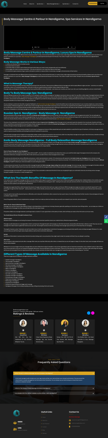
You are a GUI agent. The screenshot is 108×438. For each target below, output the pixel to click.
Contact (44, 426)
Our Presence (45, 423)
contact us (75, 3)
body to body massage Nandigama (47, 104)
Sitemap (44, 433)
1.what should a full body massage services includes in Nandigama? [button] (34, 373)
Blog (43, 430)
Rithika (44, 335)
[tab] (54, 373)
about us (31, 3)
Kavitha (23, 335)
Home (25, 3)
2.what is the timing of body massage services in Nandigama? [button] (32, 388)
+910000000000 (92, 3)
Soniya (65, 335)
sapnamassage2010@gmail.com (80, 420)
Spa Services (40, 3)
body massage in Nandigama (64, 118)
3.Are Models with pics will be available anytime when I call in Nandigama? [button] (36, 393)
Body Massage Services (53, 3)
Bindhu (85, 335)
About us (44, 420)
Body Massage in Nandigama (29, 56)
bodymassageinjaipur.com (78, 423)
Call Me (102, 3)
